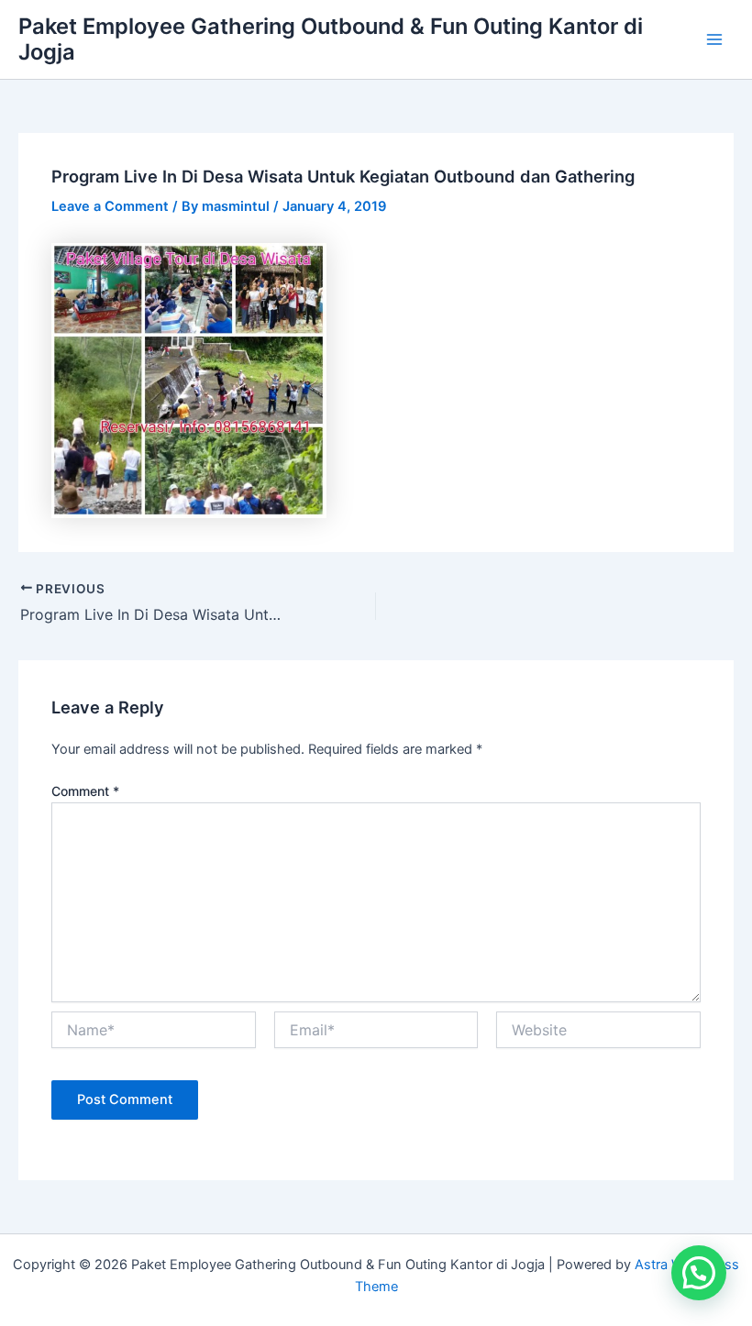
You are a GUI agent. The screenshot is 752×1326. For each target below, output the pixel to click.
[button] (698, 1272)
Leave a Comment (110, 206)
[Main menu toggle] (714, 39)
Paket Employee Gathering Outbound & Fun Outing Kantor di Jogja (330, 39)
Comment (85, 791)
